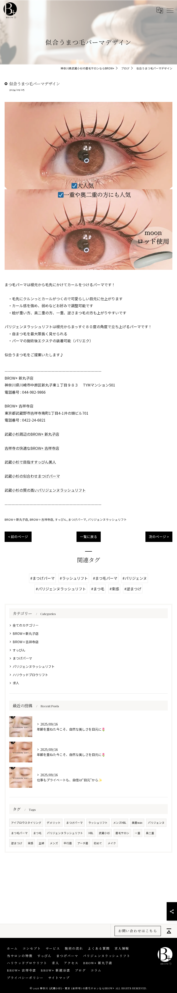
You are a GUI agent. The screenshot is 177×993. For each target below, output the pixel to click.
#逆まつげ (132, 589)
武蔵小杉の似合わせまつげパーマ (32, 476)
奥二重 (150, 833)
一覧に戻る (88, 536)
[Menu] (170, 10)
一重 (137, 833)
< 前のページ (18, 536)
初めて (98, 843)
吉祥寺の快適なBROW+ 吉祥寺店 (32, 448)
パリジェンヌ (156, 822)
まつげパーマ (77, 519)
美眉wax (137, 822)
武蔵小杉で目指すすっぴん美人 (30, 462)
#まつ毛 (97, 589)
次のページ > (159, 536)
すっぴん (61, 519)
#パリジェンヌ (134, 578)
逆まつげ (16, 843)
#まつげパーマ (42, 578)
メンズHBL (119, 822)
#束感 (114, 589)
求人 (16, 683)
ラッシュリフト (98, 822)
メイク (112, 843)
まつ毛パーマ (19, 833)
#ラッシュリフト (74, 578)
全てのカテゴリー (25, 625)
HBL (90, 833)
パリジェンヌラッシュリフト (107, 519)
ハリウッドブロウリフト (30, 674)
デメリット (54, 822)
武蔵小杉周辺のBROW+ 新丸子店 (32, 434)
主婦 (41, 843)
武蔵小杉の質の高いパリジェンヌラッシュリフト (45, 490)
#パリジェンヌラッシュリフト (61, 589)
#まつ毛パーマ (105, 578)
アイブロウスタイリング (26, 822)
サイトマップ (59, 977)
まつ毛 (37, 833)
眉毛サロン (122, 833)
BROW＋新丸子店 (16, 519)
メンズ (54, 843)
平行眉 (68, 843)
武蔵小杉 (104, 833)
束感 (30, 843)
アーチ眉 (82, 843)
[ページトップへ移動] (169, 931)
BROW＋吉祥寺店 (41, 519)
